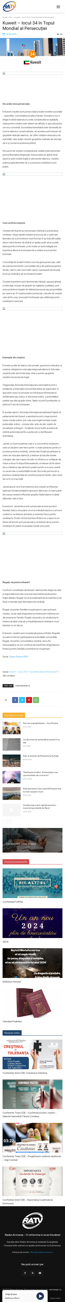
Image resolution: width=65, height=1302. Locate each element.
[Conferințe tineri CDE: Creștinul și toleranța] (32, 1054)
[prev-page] (4, 821)
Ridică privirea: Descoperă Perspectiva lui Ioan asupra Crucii (42, 790)
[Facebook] (15, 700)
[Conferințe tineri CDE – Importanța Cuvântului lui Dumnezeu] (32, 1181)
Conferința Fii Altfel (13, 901)
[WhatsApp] (36, 700)
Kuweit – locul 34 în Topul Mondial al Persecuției (33, 671)
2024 (5, 941)
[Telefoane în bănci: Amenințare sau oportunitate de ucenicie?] (12, 777)
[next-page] (9, 821)
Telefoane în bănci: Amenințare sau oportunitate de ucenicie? (40, 774)
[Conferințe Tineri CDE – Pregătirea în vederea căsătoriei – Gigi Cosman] (32, 1138)
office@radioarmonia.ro (41, 1252)
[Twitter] (22, 700)
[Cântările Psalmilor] (32, 1003)
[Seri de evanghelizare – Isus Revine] (12, 728)
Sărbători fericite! (12, 981)
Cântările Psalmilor (12, 1021)
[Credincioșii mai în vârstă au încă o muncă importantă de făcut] (12, 810)
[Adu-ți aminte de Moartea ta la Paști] (12, 761)
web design (54, 1289)
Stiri (10, 17)
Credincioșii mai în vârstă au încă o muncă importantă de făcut (39, 806)
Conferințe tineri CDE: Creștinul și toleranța (25, 1073)
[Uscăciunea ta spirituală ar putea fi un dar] (12, 744)
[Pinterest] (29, 700)
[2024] (32, 923)
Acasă (5, 17)
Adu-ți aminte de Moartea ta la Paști (40, 756)
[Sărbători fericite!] (32, 963)
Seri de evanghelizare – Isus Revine (40, 723)
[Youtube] (40, 1273)
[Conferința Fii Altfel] (32, 883)
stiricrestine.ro (22, 685)
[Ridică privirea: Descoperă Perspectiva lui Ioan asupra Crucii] (12, 793)
